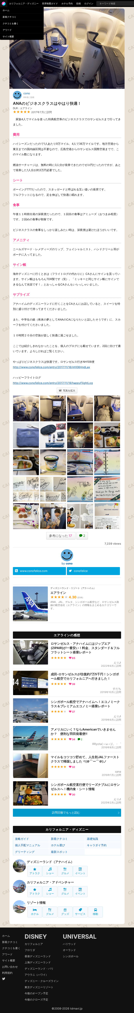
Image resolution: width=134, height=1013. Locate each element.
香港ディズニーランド (38, 956)
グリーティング (25, 852)
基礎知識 (92, 838)
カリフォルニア (34, 944)
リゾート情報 (36, 902)
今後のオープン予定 (36, 993)
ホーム (6, 10)
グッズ (65, 914)
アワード (7, 29)
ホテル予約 (67, 3)
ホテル (35, 914)
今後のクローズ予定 (36, 999)
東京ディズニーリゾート (39, 987)
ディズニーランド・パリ (39, 968)
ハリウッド (69, 944)
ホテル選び (58, 845)
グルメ (65, 873)
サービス (80, 914)
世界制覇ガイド (50, 3)
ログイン (88, 3)
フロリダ (30, 950)
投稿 (78, 3)
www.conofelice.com (33, 571)
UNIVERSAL (79, 936)
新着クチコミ (9, 16)
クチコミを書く (10, 23)
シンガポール (71, 956)
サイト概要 (8, 36)
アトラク (34, 873)
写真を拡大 (68, 390)
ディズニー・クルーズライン (42, 981)
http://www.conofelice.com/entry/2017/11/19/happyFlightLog (53, 383)
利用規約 (7, 972)
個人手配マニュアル (27, 845)
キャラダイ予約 (96, 845)
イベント (80, 873)
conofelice (81, 571)
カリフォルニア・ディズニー (24, 3)
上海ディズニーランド (38, 962)
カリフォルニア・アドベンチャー (50, 882)
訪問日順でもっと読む (66, 812)
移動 (95, 914)
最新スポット (59, 852)
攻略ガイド (22, 838)
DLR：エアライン (22, 108)
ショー (50, 873)
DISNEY (36, 936)
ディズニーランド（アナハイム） (50, 862)
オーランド (69, 950)
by (67, 563)
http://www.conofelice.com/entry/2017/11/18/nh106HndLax (51, 367)
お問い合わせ (10, 966)
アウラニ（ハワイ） (36, 974)
